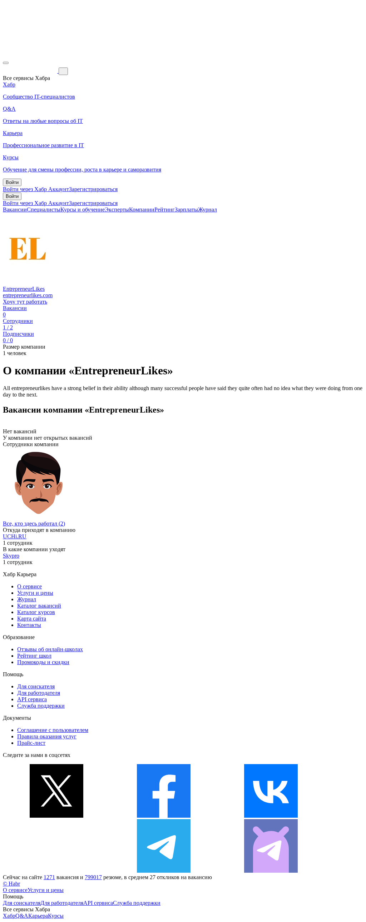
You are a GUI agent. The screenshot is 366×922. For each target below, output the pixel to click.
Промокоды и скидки (43, 662)
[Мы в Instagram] (56, 871)
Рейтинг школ (34, 656)
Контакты (29, 625)
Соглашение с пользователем (52, 730)
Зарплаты (186, 209)
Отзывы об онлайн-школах (50, 649)
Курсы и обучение (82, 209)
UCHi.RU (14, 536)
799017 (93, 877)
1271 (49, 877)
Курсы (56, 916)
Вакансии (15, 209)
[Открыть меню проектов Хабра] (6, 63)
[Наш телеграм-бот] (271, 871)
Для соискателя (36, 686)
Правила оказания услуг (46, 736)
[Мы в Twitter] (56, 816)
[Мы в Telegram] (163, 871)
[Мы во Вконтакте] (271, 816)
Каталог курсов (36, 612)
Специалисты (43, 209)
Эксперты (117, 209)
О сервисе (29, 586)
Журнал (207, 209)
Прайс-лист (31, 743)
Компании (141, 209)
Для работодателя (38, 693)
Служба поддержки (41, 706)
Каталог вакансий (39, 606)
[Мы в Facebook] (163, 816)
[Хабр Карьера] (31, 71)
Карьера (38, 916)
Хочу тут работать (25, 302)
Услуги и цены (35, 593)
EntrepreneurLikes (24, 289)
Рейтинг (164, 209)
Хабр (9, 916)
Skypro (11, 556)
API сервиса (32, 699)
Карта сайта (31, 619)
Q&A (21, 916)
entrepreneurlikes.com (28, 295)
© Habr (11, 884)
